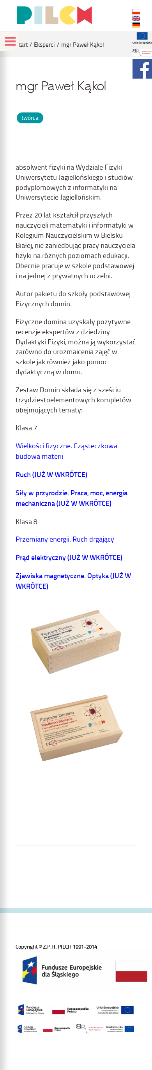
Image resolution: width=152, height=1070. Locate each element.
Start (22, 44)
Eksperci (44, 44)
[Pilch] (54, 15)
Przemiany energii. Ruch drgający (65, 539)
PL (136, 11)
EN (136, 18)
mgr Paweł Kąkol (82, 44)
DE (136, 25)
